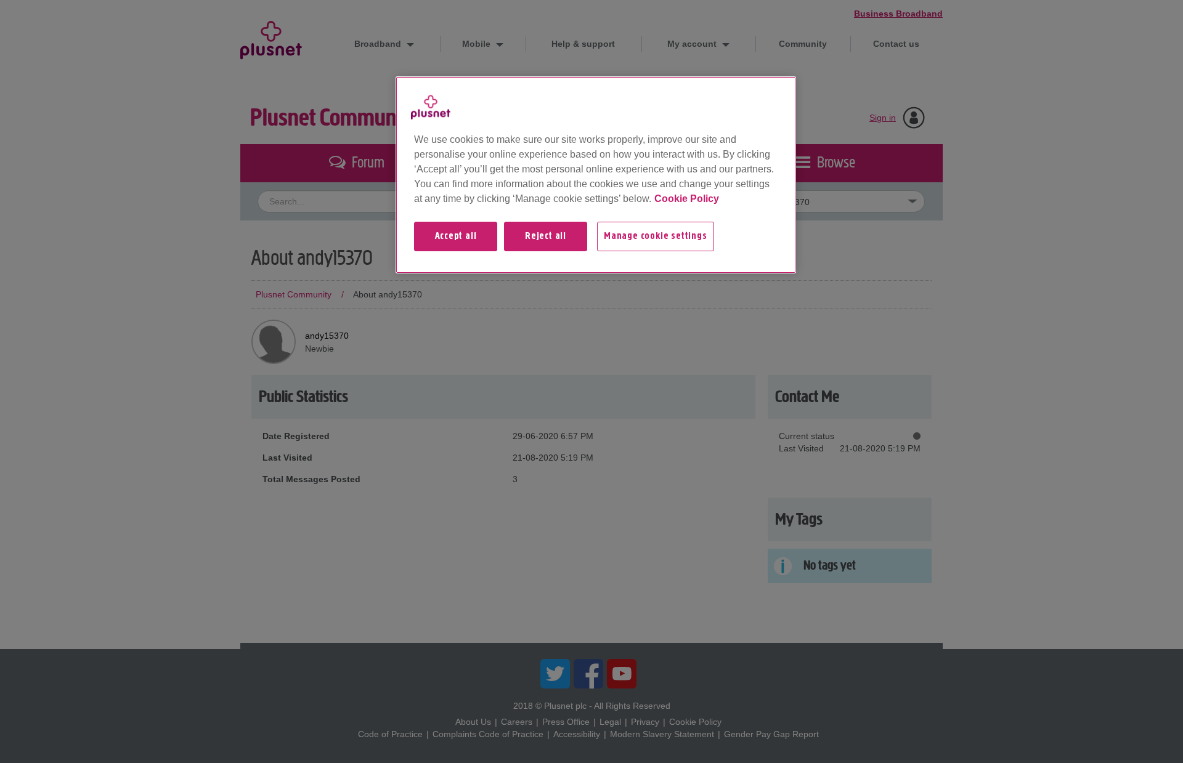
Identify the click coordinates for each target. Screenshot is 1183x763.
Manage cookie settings (655, 236)
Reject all (545, 236)
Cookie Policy (686, 198)
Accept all (456, 236)
